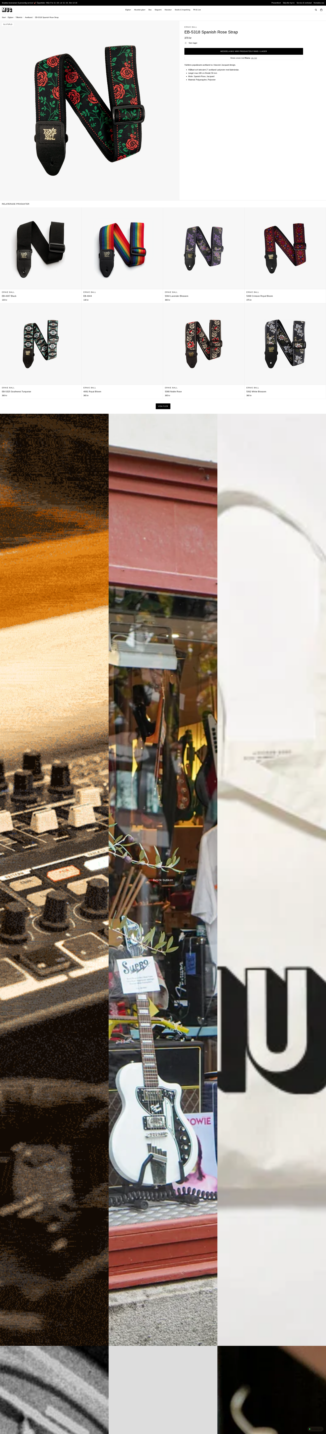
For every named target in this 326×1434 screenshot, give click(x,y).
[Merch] (271, 880)
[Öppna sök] (316, 10)
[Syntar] (54, 880)
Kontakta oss (319, 3)
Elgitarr (10, 17)
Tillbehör (19, 17)
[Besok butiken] (163, 880)
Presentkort (276, 3)
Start (4, 17)
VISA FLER (163, 406)
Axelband (28, 17)
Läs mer (254, 58)
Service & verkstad (304, 3)
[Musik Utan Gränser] (7, 10)
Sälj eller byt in (289, 3)
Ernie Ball (190, 27)
